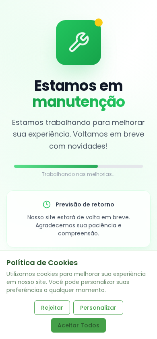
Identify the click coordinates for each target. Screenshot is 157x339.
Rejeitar (52, 308)
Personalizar (98, 308)
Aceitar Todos (78, 325)
